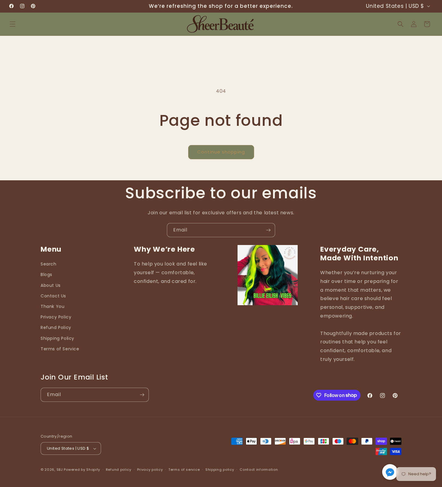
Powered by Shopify (82, 469)
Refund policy (118, 469)
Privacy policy (150, 469)
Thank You (52, 306)
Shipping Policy (57, 338)
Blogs (46, 274)
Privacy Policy (56, 317)
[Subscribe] (268, 230)
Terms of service (184, 469)
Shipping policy (219, 469)
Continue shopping (221, 152)
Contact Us (53, 296)
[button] (12, 24)
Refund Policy (56, 327)
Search (49, 264)
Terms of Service (60, 349)
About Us (51, 285)
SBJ (60, 469)
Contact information (259, 469)
